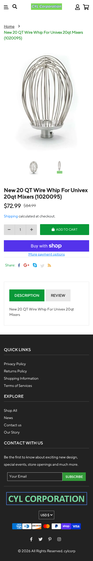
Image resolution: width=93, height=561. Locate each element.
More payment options (46, 254)
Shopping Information (21, 378)
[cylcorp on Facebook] (31, 539)
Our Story (12, 432)
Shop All (10, 410)
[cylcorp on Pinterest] (50, 539)
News (8, 418)
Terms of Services (18, 386)
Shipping (11, 216)
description (26, 295)
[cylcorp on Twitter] (40, 539)
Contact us (12, 425)
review (58, 295)
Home (9, 26)
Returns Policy (15, 371)
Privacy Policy (15, 364)
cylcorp (69, 551)
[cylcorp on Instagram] (59, 539)
